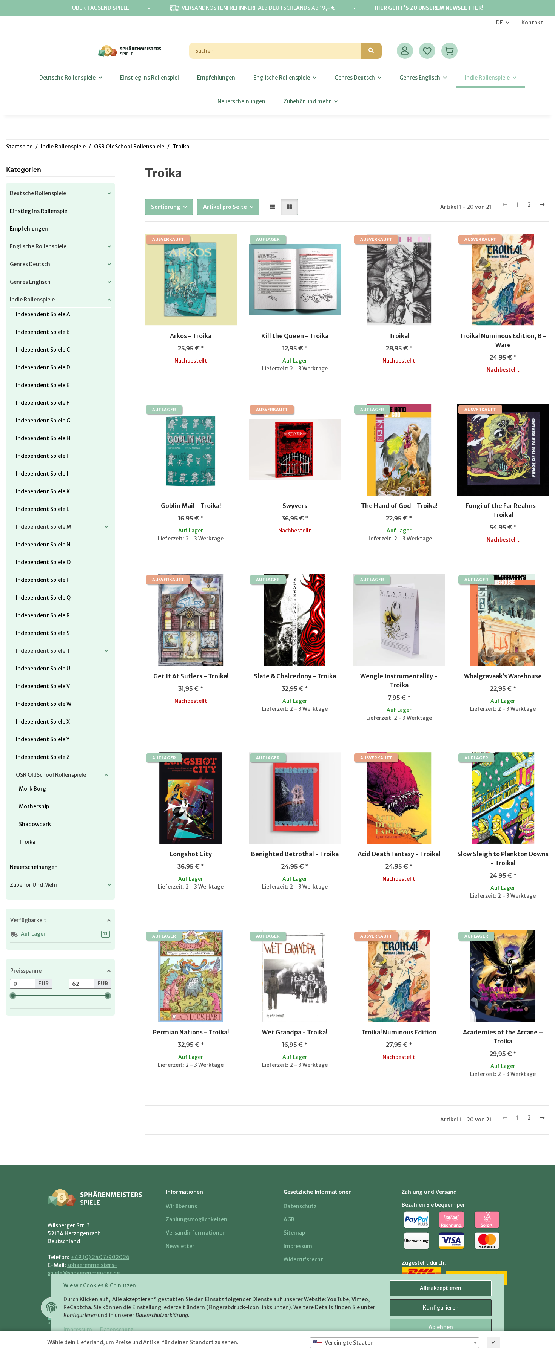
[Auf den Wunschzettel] (224, 246)
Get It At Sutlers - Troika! (190, 676)
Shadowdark (35, 824)
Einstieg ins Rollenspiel (39, 211)
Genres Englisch (30, 281)
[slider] (13, 996)
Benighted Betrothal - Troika (295, 854)
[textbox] (394, 1343)
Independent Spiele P (43, 580)
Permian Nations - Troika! (191, 1032)
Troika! (399, 336)
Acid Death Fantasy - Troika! (399, 854)
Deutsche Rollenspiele (38, 193)
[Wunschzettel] (427, 51)
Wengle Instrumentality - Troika (399, 680)
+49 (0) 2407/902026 (100, 1257)
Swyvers (294, 505)
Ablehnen (441, 1327)
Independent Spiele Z (43, 757)
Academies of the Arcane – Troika (503, 1036)
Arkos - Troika (190, 336)
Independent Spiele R (43, 615)
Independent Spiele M (43, 526)
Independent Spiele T (43, 650)
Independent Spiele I (42, 456)
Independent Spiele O (43, 562)
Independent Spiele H (43, 438)
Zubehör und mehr (34, 884)
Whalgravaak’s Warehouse (503, 676)
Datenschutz (116, 1329)
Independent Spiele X (43, 721)
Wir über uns (181, 1206)
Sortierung (165, 206)
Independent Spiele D (43, 367)
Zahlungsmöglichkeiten (196, 1219)
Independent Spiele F (42, 402)
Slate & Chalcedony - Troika (295, 676)
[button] (405, 51)
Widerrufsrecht (303, 1259)
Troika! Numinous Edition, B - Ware (502, 340)
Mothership (34, 806)
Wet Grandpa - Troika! (294, 1032)
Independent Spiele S (42, 633)
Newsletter (180, 1246)
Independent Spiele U (43, 668)
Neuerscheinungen (34, 867)
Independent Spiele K (43, 491)
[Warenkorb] (449, 51)
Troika (27, 841)
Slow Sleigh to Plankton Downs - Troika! (503, 858)
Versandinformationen (196, 1232)
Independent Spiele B (43, 332)
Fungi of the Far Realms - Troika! (503, 510)
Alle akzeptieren (440, 1288)
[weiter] (542, 205)
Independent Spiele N (43, 544)
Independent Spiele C (43, 349)
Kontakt (532, 22)
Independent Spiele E (42, 385)
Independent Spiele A (43, 314)
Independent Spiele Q (43, 597)
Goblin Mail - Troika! (191, 505)
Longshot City (191, 854)
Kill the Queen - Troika (294, 336)
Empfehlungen (29, 228)
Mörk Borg (32, 788)
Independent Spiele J (42, 473)
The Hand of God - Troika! (399, 505)
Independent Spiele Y (42, 739)
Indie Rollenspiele (32, 299)
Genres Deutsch (30, 264)
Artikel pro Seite (225, 206)
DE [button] (499, 22)
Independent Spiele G (43, 420)
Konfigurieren (441, 1307)
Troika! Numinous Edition (398, 1032)
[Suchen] (371, 51)
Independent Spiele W (43, 704)
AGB (289, 1219)
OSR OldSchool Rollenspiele (51, 774)
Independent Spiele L (42, 509)
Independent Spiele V (43, 686)
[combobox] (394, 1342)
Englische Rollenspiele (38, 246)
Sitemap (294, 1232)
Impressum (77, 1329)
